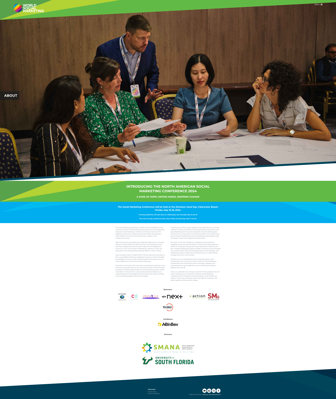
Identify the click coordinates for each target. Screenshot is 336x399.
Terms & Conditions (154, 393)
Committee (125, 174)
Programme (170, 172)
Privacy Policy (152, 392)
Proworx (216, 394)
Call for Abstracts (143, 173)
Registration (181, 171)
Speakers (115, 175)
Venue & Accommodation (196, 170)
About (133, 174)
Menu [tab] (317, 4)
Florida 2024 (168, 170)
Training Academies (157, 172)
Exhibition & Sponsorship (216, 169)
